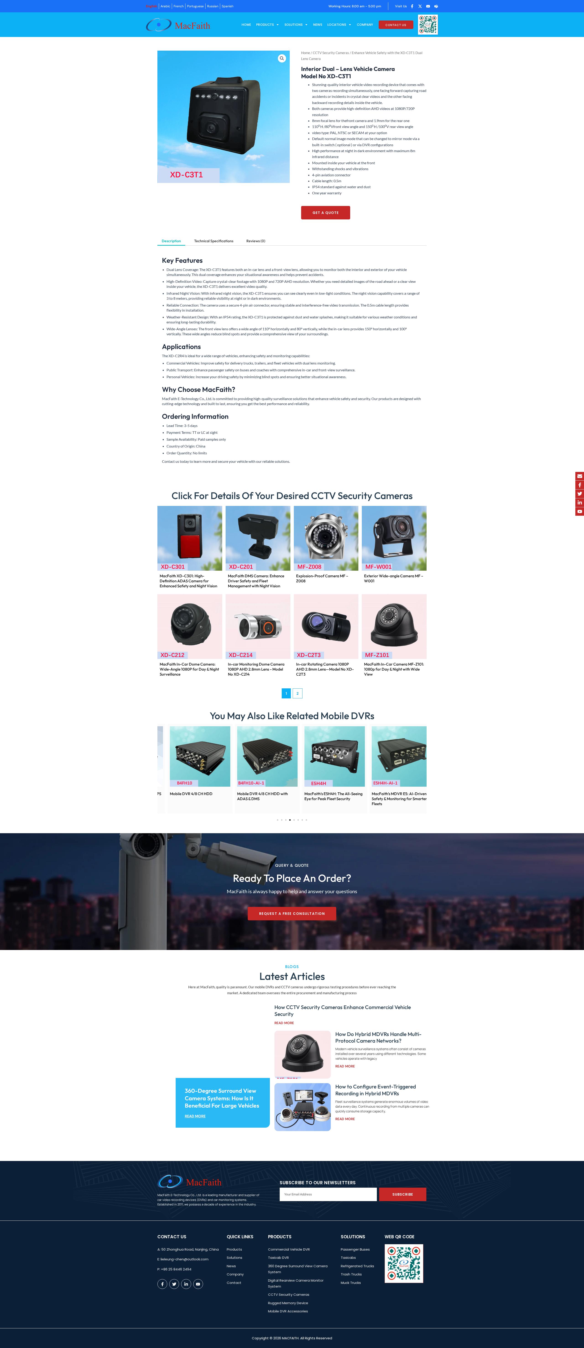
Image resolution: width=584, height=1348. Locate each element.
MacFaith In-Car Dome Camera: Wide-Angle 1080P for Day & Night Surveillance (189, 669)
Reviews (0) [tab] (255, 241)
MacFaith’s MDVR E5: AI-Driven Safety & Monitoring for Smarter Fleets (272, 798)
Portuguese (195, 6)
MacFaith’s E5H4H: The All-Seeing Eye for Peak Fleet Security (207, 796)
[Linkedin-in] (579, 502)
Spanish (227, 6)
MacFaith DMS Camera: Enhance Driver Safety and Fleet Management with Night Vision (256, 580)
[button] (282, 58)
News (317, 24)
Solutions (293, 24)
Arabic (165, 6)
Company (365, 24)
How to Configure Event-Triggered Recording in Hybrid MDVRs (375, 1090)
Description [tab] (171, 241)
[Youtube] (579, 511)
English (151, 6)
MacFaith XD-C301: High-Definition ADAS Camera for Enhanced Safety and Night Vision (188, 580)
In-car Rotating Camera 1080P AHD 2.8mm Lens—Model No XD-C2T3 (325, 669)
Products (265, 24)
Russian (212, 6)
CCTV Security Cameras (331, 53)
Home (246, 24)
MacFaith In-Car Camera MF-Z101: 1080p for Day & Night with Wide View (394, 669)
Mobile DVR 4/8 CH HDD (401, 793)
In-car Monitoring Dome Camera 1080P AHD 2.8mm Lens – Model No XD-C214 (256, 669)
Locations (336, 24)
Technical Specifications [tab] (213, 241)
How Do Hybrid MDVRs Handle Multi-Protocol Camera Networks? (378, 1037)
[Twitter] (579, 493)
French (179, 6)
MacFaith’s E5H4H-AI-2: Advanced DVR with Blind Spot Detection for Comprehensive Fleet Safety (343, 798)
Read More (195, 1116)
